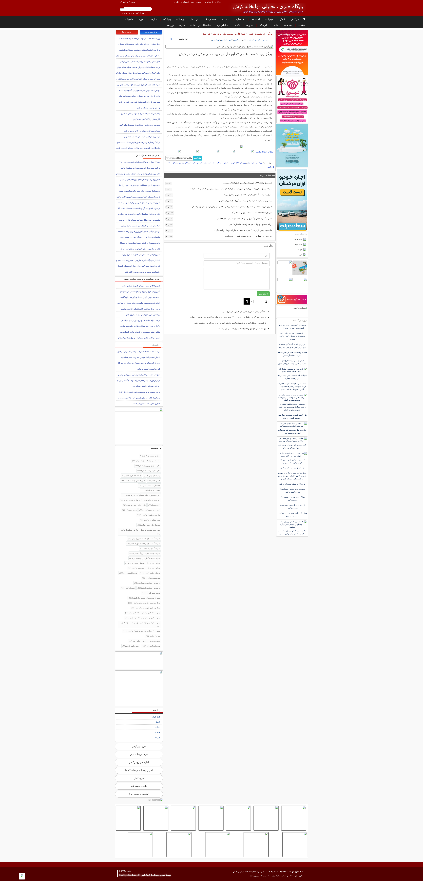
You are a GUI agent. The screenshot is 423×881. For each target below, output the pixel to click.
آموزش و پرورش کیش (150, 456)
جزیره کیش (154, 480)
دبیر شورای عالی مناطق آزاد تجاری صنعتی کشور (140, 500)
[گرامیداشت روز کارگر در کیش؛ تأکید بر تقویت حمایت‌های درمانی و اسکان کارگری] (179, 844)
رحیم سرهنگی (129, 510)
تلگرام (176, 2)
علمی (276, 25)
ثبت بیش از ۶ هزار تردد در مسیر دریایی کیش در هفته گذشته (219, 236)
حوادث (157, 727)
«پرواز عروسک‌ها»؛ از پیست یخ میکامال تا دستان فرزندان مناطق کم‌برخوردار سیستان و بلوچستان (219, 206)
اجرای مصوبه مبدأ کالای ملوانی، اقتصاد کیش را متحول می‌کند (219, 195)
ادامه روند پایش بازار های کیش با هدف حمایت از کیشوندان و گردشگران (219, 230)
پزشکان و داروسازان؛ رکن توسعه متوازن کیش (143, 315)
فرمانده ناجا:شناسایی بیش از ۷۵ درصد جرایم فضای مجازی (138, 67)
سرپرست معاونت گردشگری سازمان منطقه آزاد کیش (140, 532)
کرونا (158, 722)
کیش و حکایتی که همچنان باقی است (146, 404)
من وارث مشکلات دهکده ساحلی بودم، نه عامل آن (219, 212)
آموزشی (269, 19)
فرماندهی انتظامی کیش (148, 588)
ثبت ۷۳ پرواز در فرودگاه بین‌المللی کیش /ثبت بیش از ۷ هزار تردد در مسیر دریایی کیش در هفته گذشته (219, 189)
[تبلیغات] (292, 52)
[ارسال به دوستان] (171, 39)
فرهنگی (263, 25)
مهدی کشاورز (153, 636)
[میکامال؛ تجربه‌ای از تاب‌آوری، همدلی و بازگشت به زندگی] (294, 844)
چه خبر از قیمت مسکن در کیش (148, 108)
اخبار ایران (156, 717)
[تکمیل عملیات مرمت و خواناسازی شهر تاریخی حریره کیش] (128, 818)
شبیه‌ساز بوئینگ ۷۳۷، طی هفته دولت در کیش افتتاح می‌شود (219, 183)
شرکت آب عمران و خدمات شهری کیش (143, 543)
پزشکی (180, 19)
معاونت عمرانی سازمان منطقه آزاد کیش (142, 618)
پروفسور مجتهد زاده (254, 163)
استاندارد (240, 19)
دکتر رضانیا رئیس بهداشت (134, 505)
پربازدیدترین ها (151, 32)
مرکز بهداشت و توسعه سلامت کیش (144, 603)
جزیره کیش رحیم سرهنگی (133, 480)
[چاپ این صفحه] (166, 39)
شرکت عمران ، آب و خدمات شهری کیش (142, 563)
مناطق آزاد (222, 25)
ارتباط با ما (209, 2)
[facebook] (245, 151)
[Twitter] (227, 151)
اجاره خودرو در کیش (139, 762)
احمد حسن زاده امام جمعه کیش (146, 461)
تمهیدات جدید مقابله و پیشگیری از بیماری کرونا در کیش (139, 125)
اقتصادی (225, 19)
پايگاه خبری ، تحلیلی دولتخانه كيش (268, 6)
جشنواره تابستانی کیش (149, 485)
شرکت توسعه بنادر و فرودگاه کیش (145, 553)
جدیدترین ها (127, 32)
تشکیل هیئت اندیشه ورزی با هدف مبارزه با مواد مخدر (140, 332)
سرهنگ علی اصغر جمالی (148, 525)
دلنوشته (128, 19)
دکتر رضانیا (154, 505)
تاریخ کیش (139, 778)
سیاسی (288, 25)
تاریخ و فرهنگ (248, 40)
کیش (282, 19)
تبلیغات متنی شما (139, 786)
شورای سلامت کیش (150, 573)
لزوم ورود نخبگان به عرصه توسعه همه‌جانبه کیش (142, 137)
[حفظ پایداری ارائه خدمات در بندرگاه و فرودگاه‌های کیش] (238, 818)
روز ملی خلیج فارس (238, 163)
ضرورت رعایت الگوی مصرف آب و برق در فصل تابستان (139, 338)
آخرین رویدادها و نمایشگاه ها (139, 770)
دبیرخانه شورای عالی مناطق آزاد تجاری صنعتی (141, 495)
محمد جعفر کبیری (151, 593)
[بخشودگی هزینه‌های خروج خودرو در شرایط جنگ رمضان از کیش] (256, 844)
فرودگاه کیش (128, 588)
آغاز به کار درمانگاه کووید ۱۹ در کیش (146, 119)
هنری (182, 25)
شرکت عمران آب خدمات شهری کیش (144, 568)
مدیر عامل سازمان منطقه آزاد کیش (144, 598)
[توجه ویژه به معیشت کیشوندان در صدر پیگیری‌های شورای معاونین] (293, 818)
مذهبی (237, 25)
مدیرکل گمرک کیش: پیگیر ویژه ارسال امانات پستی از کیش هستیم (219, 218)
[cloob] (173, 151)
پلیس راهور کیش (130, 646)
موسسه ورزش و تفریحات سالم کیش (144, 641)
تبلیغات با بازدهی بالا (139, 794)
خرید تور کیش (139, 746)
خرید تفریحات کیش (139, 754)
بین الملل (194, 19)
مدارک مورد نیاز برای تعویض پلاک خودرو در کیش (142, 131)
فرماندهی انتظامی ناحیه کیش (147, 583)
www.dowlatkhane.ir (136, 13)
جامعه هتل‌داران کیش (131, 475)
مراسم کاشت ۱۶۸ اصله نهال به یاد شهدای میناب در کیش (138, 352)
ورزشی (170, 25)
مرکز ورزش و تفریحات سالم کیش (145, 608)
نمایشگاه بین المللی (200, 25)
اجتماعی (255, 19)
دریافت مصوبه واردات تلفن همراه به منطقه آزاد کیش (219, 224)
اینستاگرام (185, 2)
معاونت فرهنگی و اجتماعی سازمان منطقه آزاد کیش (140, 624)
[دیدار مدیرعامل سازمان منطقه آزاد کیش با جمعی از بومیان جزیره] (140, 844)
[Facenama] (190, 151)
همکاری (218, 2)
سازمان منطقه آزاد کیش (148, 515)
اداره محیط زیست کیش (148, 471)
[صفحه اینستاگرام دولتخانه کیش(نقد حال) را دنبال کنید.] (219, 147)
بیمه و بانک (210, 19)
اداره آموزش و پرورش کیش (147, 466)
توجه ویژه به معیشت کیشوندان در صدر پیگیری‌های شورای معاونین (219, 200)
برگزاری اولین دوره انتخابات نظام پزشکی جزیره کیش (140, 326)
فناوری (142, 19)
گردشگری (216, 40)
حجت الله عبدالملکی (150, 490)
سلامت (301, 25)
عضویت (199, 2)
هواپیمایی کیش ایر (151, 646)
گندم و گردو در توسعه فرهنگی (148, 369)
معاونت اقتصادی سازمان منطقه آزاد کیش (142, 613)
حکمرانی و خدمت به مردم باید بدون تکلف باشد (142, 272)
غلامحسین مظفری (151, 578)
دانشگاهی (238, 40)
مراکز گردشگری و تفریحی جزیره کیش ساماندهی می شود (138, 142)
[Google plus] (209, 151)
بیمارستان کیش (152, 475)
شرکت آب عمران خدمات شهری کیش (144, 538)
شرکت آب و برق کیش (150, 548)
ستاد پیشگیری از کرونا (150, 520)
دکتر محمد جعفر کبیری (149, 510)
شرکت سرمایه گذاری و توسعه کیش (144, 558)
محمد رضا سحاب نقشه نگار (219, 163)
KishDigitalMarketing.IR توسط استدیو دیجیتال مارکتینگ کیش (145, 875)
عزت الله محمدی (128, 573)
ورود (192, 2)
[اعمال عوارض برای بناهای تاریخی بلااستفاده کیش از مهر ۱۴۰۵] (211, 818)
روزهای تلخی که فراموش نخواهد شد (146, 386)
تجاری (154, 19)
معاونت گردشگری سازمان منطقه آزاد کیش (141, 631)
